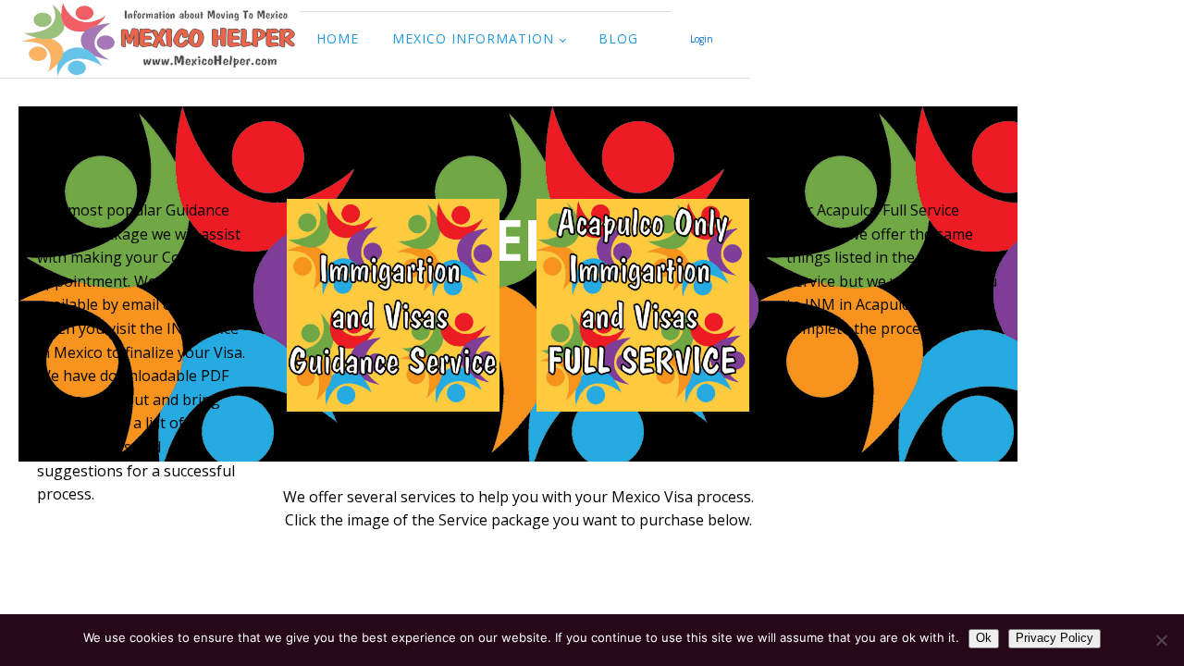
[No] (1161, 640)
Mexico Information (473, 38)
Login (701, 38)
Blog (618, 38)
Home (337, 38)
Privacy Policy (1054, 638)
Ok (984, 638)
